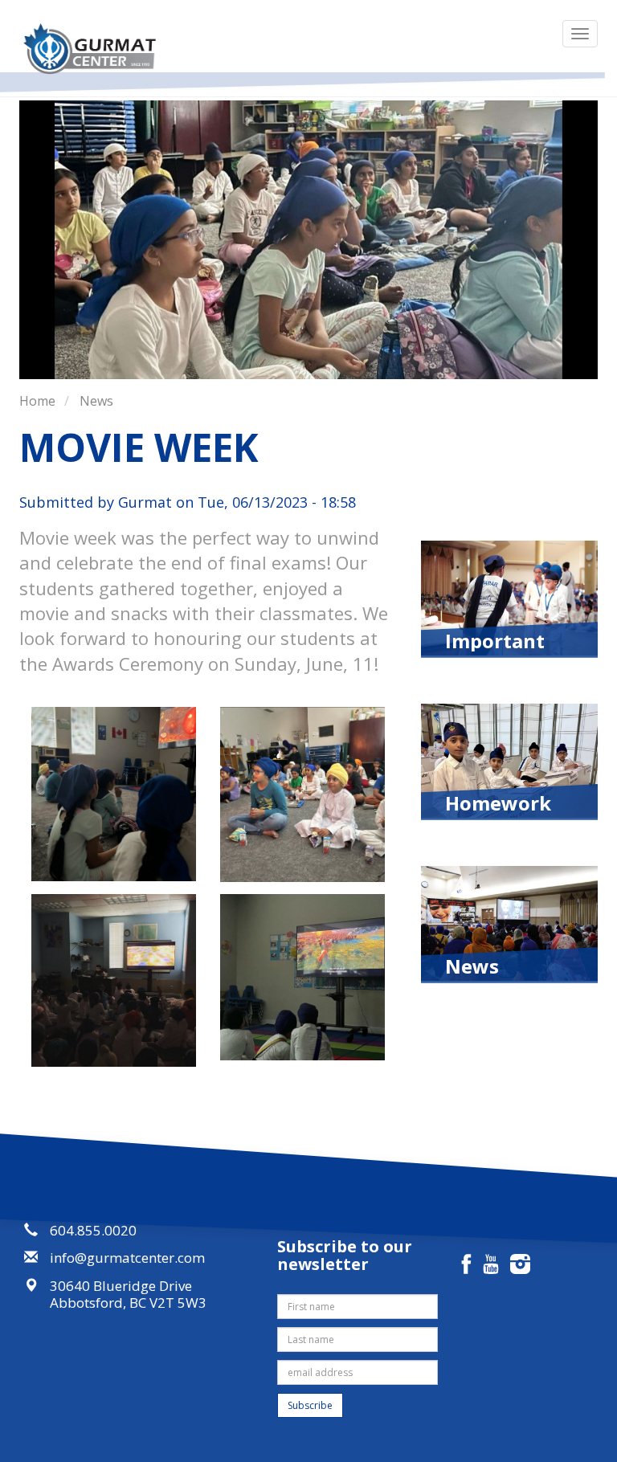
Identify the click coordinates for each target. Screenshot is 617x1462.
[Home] (95, 48)
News (96, 401)
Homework (498, 802)
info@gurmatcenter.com (127, 1257)
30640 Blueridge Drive (121, 1285)
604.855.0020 (93, 1230)
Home (37, 401)
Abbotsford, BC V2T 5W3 (128, 1302)
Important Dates (495, 639)
